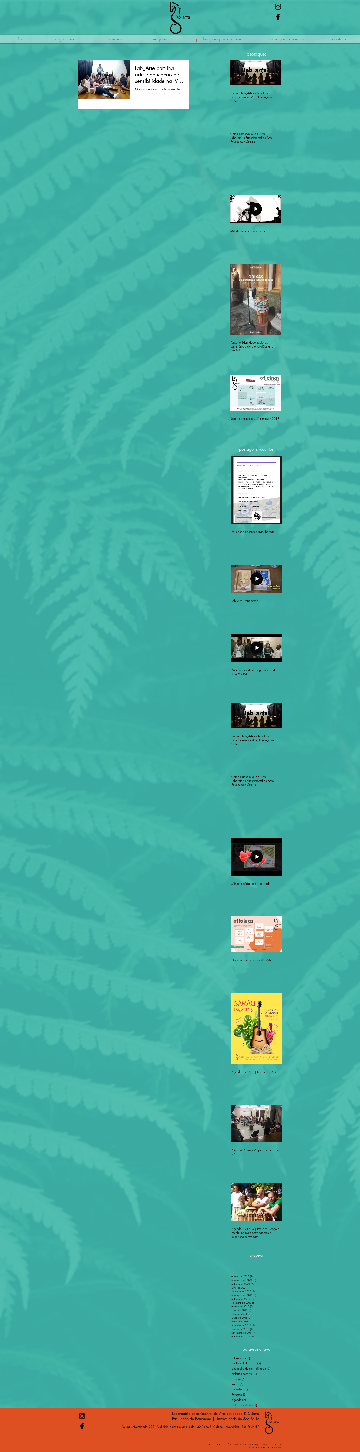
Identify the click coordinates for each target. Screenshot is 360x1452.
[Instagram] (278, 7)
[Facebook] (278, 17)
